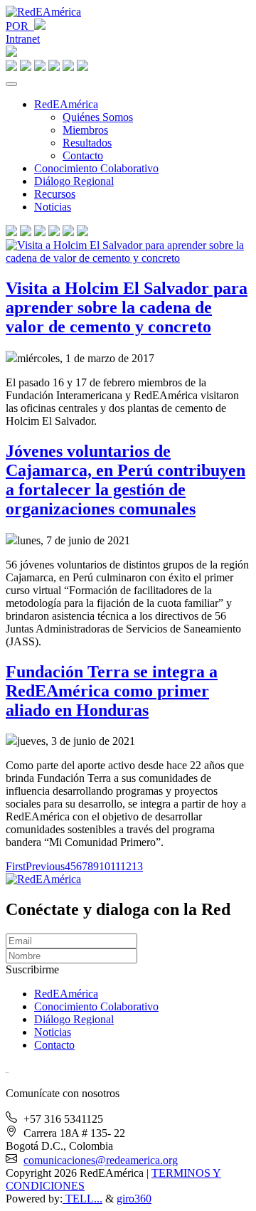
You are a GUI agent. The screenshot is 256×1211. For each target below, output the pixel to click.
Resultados (87, 143)
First (16, 866)
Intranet (23, 39)
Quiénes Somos (98, 117)
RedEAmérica (66, 104)
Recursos (54, 194)
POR (20, 26)
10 (104, 866)
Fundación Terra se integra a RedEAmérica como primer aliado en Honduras (112, 690)
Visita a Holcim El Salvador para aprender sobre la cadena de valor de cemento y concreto (126, 307)
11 (115, 866)
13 (137, 866)
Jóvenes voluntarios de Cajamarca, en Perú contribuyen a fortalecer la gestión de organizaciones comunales (125, 480)
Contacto (83, 155)
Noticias (52, 207)
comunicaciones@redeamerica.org (100, 1160)
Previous (45, 866)
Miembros (85, 130)
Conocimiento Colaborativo (96, 168)
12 (126, 866)
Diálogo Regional (74, 181)
